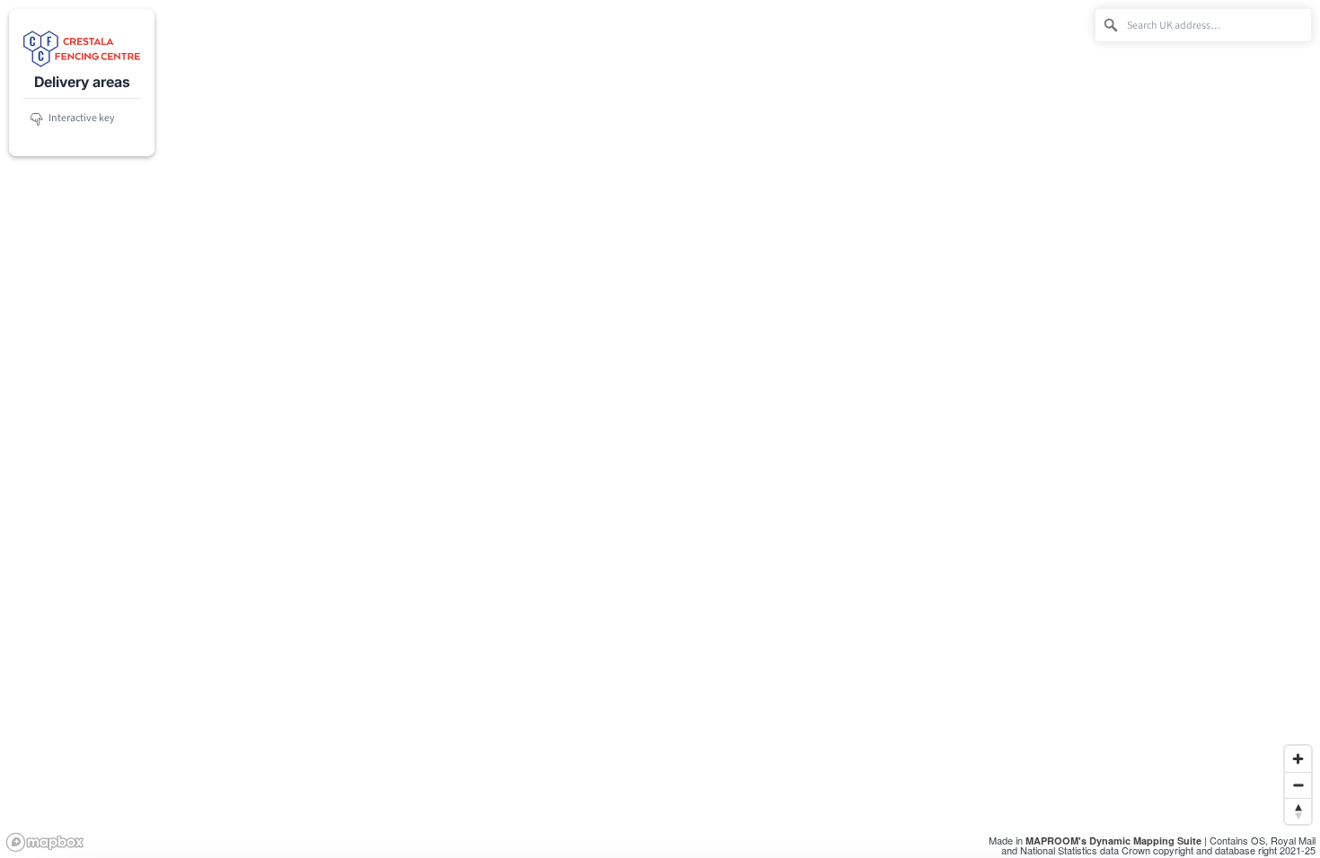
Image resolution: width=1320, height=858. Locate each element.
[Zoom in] (1298, 759)
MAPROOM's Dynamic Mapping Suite (1113, 840)
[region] (660, 429)
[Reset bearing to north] (1298, 811)
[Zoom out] (1298, 785)
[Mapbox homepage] (44, 842)
